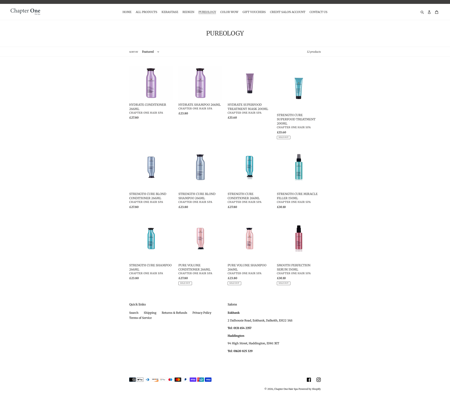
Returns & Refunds (174, 312)
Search (134, 312)
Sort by (133, 52)
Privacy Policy (201, 312)
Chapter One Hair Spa (286, 389)
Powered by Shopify (309, 389)
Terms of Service (140, 318)
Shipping (150, 312)
